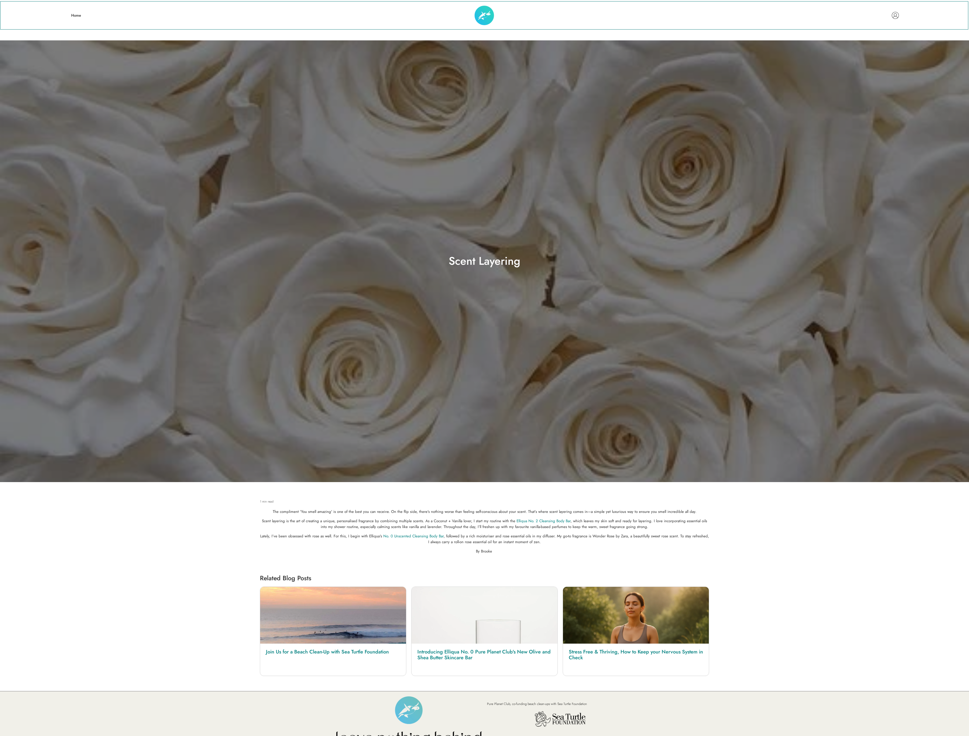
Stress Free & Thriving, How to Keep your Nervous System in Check (636, 654)
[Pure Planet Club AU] (484, 15)
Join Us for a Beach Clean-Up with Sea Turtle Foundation (327, 651)
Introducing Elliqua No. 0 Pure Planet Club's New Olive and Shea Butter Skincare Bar (484, 654)
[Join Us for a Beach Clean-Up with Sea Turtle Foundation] (333, 615)
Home (76, 15)
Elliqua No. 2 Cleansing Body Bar (544, 521)
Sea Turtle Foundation (572, 703)
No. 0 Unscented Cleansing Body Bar (413, 536)
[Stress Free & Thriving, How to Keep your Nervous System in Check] (636, 615)
